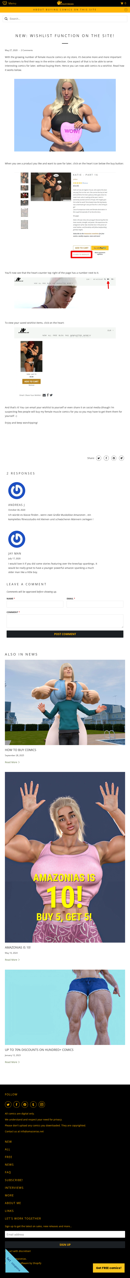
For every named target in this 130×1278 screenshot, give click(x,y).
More (9, 1195)
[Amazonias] (65, 3)
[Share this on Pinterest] (113, 458)
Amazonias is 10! (18, 947)
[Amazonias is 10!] (65, 857)
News (9, 1164)
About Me (13, 1203)
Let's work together (23, 1218)
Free (8, 1157)
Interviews (14, 1188)
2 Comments (27, 50)
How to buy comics (20, 750)
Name (11, 598)
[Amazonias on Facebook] (17, 1104)
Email (71, 598)
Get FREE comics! (109, 1268)
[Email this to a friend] (121, 458)
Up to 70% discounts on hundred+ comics (39, 1050)
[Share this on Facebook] (106, 458)
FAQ (8, 1172)
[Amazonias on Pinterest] (25, 1104)
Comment (13, 612)
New (8, 1142)
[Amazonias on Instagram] (42, 1104)
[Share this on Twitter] (98, 458)
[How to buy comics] (65, 702)
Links (9, 1211)
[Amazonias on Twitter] (9, 1104)
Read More (11, 762)
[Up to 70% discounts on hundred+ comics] (65, 1007)
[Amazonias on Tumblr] (34, 1104)
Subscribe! (14, 1180)
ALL (7, 1149)
